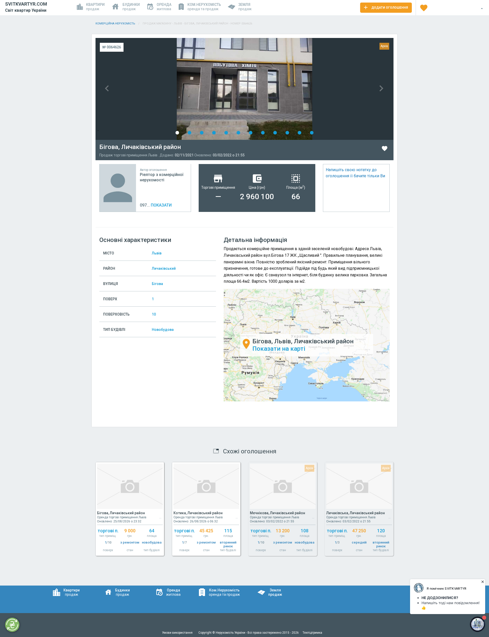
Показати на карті (278, 348)
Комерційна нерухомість (115, 23)
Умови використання (177, 632)
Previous (170, 89)
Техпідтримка (312, 632)
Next (318, 89)
